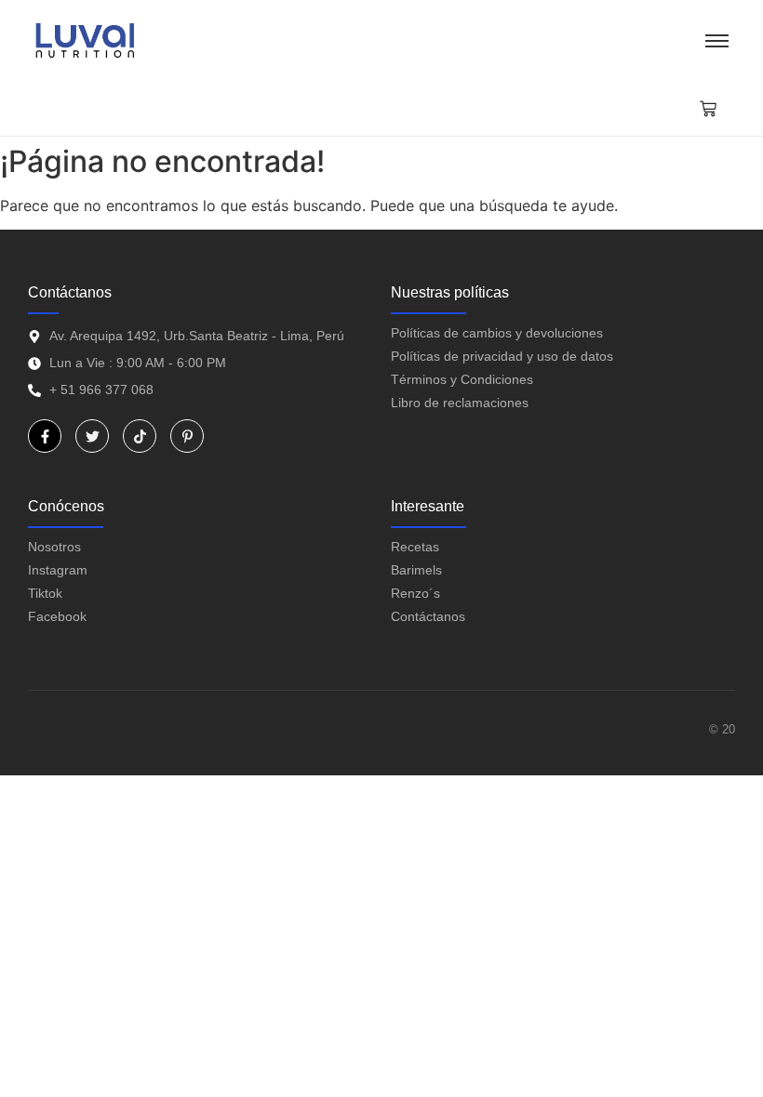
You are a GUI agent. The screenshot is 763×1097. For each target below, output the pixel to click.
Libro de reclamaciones (460, 402)
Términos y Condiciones (462, 379)
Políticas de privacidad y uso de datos (502, 356)
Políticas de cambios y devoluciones (497, 332)
